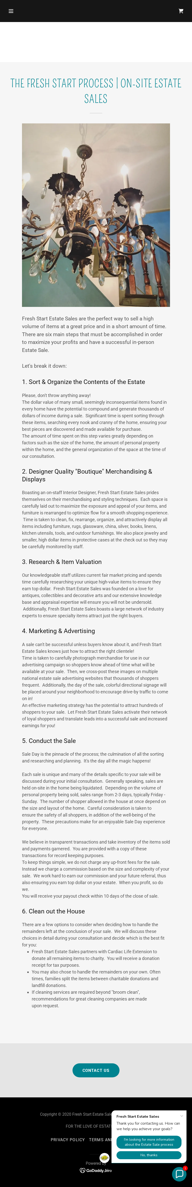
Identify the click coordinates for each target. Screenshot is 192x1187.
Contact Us (96, 1070)
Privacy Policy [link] (68, 1139)
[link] (96, 1170)
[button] (26, 11)
